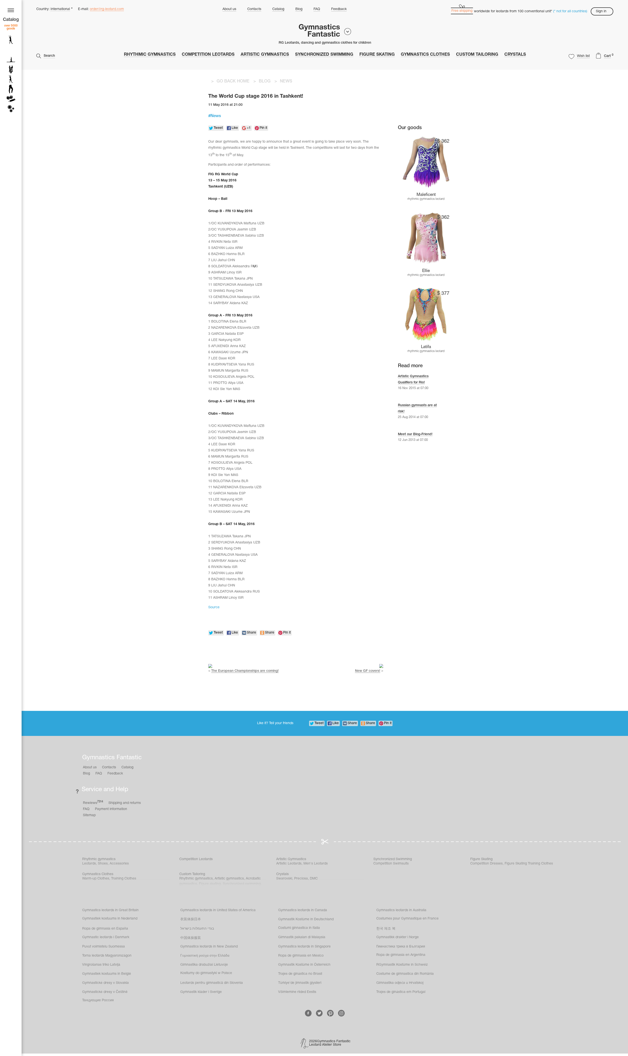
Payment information (111, 809)
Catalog (278, 9)
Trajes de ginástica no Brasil (300, 973)
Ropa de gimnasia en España (105, 928)
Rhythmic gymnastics (150, 54)
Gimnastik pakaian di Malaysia (301, 937)
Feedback (339, 9)
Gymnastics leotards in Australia (401, 910)
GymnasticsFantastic (319, 31)
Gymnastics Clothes (425, 54)
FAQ (317, 9)
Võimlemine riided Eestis (297, 992)
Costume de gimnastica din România (405, 973)
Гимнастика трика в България (400, 946)
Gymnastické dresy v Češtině (105, 992)
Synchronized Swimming (324, 54)
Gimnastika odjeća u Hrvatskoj (399, 983)
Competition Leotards (208, 54)
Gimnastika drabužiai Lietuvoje (204, 964)
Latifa (426, 347)
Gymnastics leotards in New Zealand (209, 946)
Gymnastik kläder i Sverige (201, 992)
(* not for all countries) (570, 11)
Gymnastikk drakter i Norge (397, 937)
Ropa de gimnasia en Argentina (400, 955)
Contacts (254, 9)
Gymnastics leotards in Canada (302, 910)
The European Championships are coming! (245, 671)
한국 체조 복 (385, 928)
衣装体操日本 (190, 919)
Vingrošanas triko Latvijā (101, 964)
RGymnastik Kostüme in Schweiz (402, 964)
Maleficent (426, 195)
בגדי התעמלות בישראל (197, 928)
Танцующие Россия (98, 1000)
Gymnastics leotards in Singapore (304, 946)
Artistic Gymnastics (265, 54)
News (215, 116)
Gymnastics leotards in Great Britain (110, 910)
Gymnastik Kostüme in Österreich (304, 964)
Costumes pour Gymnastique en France (407, 918)
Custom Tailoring (477, 54)
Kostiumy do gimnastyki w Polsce (206, 973)
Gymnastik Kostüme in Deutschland (306, 919)
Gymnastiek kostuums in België (106, 973)
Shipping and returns (124, 803)
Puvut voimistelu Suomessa (103, 946)
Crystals (515, 54)
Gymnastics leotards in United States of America (218, 910)
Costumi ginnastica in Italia (299, 928)
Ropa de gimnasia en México (301, 955)
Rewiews (93, 802)
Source (214, 607)
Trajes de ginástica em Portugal (400, 992)
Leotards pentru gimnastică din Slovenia (211, 983)
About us (229, 9)
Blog (298, 9)
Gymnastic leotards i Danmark (105, 937)
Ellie (426, 271)
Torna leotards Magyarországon (106, 955)
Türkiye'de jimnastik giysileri (299, 983)
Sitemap (89, 815)
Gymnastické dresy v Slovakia (105, 983)
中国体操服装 (190, 938)
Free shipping (461, 11)
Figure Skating (377, 54)
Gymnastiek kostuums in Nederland (109, 918)
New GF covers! (367, 671)
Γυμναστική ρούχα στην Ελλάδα (204, 955)
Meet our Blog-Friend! (415, 434)
